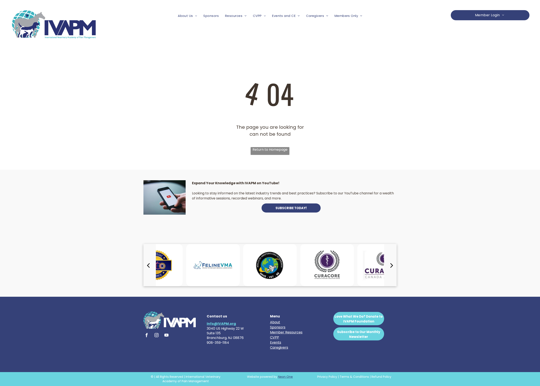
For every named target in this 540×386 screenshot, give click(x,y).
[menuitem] (187, 15)
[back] (148, 265)
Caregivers (279, 347)
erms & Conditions (355, 377)
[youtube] (166, 335)
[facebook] (146, 335)
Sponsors (277, 327)
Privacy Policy (327, 377)
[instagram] (156, 335)
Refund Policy (381, 377)
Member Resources (286, 332)
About (275, 322)
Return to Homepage (270, 149)
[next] (392, 265)
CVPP (274, 337)
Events (275, 342)
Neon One (285, 377)
